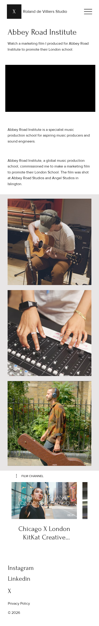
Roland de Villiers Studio (45, 11)
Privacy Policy (19, 603)
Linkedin (19, 578)
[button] (30, 476)
